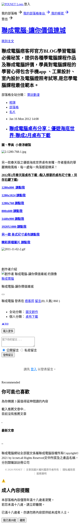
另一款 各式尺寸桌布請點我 (21, 234)
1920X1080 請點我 (14, 226)
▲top (5, 323)
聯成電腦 (8, 278)
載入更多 (8, 331)
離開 (22, 520)
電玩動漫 (33, 94)
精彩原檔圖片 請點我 (16, 242)
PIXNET (18, 469)
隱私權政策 (69, 469)
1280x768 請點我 (13, 203)
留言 (38, 301)
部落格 (14, 107)
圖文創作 (32, 312)
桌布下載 (32, 316)
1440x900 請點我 (13, 218)
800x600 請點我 (12, 211)
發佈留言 (8, 354)
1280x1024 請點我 (14, 195)
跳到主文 (8, 41)
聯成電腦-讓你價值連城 (34, 30)
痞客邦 (29, 301)
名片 (12, 112)
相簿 (12, 102)
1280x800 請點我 (13, 187)
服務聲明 (42, 473)
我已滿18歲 (9, 520)
